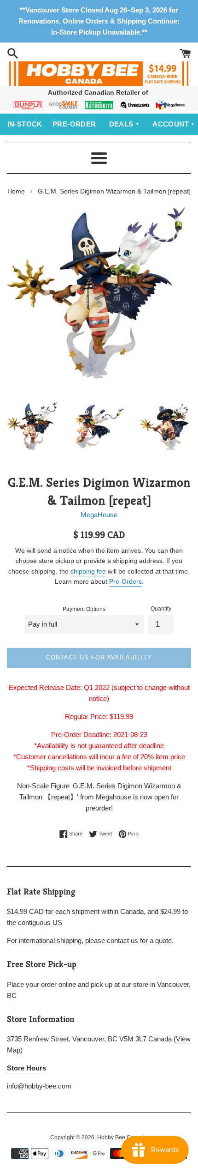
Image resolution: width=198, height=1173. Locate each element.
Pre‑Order (74, 124)
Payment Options (84, 609)
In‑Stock (24, 124)
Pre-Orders (125, 581)
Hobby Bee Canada (122, 1137)
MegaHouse (99, 515)
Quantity (161, 608)
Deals (121, 124)
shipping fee (88, 571)
